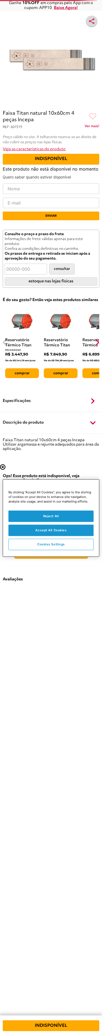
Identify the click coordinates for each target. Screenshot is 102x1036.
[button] (51, 401)
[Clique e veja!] (92, 127)
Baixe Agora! (66, 8)
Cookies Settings (51, 544)
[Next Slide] (97, 342)
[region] (50, 518)
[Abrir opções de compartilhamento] (91, 21)
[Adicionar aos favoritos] (92, 116)
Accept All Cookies (50, 530)
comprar (22, 373)
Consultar (62, 269)
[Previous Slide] (5, 342)
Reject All (51, 516)
